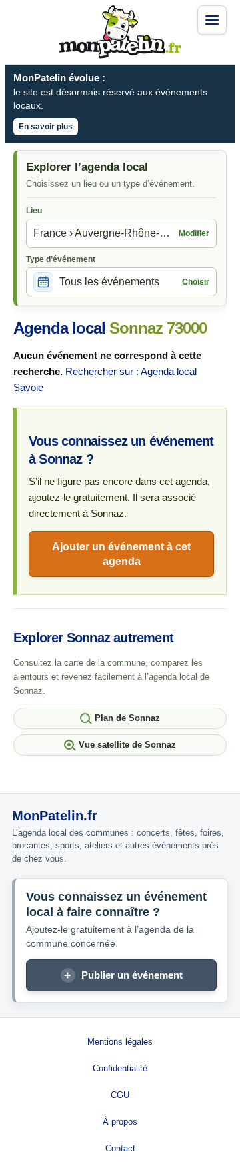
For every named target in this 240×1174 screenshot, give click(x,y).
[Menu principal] (212, 20)
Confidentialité (120, 1068)
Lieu (34, 210)
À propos (120, 1122)
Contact (120, 1148)
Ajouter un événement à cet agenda (121, 554)
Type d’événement (60, 259)
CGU (120, 1095)
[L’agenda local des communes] (120, 32)
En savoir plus (46, 126)
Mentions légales (120, 1042)
